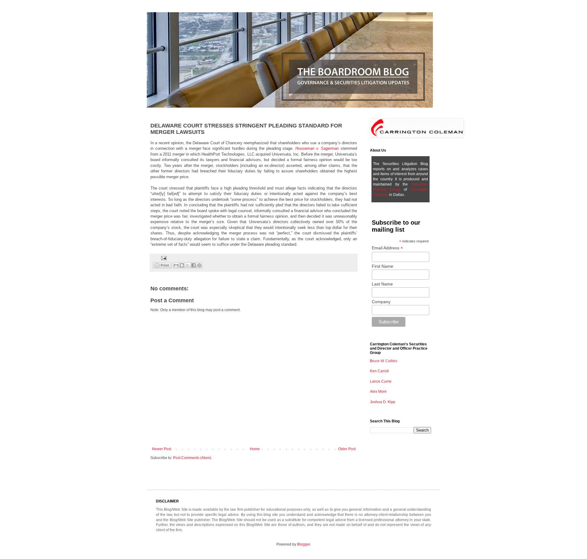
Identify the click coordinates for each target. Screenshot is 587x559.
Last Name (382, 283)
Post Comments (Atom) (192, 458)
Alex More (378, 391)
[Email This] (176, 265)
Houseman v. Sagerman (317, 148)
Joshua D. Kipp (382, 402)
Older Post (347, 449)
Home (255, 449)
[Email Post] (163, 257)
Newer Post (161, 449)
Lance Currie (381, 381)
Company (381, 301)
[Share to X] (188, 265)
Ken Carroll (379, 371)
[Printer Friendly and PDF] (162, 266)
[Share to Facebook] (193, 265)
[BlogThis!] (182, 265)
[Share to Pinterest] (199, 265)
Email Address (387, 248)
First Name (382, 266)
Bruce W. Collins (383, 361)
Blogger (303, 544)
